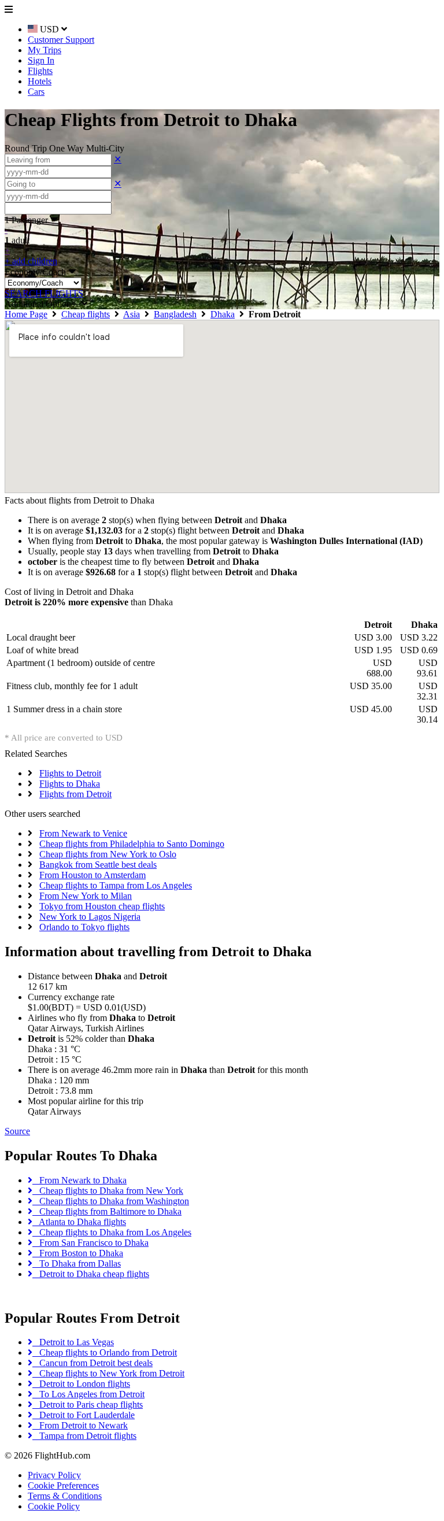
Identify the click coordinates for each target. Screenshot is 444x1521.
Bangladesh (175, 314)
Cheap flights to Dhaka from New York (107, 1191)
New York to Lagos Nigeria (89, 917)
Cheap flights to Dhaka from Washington (110, 1201)
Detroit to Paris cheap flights (87, 1404)
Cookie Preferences (63, 1485)
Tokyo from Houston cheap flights (102, 906)
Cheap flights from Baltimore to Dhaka (107, 1211)
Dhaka (222, 314)
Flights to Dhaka (69, 784)
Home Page (26, 314)
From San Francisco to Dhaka (90, 1243)
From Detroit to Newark (80, 1425)
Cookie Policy (54, 1506)
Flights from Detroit (75, 794)
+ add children (31, 261)
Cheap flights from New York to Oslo (107, 854)
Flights (40, 71)
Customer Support (61, 40)
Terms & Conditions (65, 1496)
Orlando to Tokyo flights (84, 927)
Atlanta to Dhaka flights (79, 1222)
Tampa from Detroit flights (84, 1436)
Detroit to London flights (81, 1384)
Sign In (41, 60)
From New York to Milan (85, 896)
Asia (131, 314)
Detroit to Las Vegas (73, 1342)
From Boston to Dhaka (77, 1253)
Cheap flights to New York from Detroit (108, 1373)
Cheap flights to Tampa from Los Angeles (115, 885)
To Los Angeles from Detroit (88, 1394)
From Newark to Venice (83, 833)
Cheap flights (85, 314)
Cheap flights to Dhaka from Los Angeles (111, 1232)
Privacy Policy (54, 1475)
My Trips (44, 50)
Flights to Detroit (70, 773)
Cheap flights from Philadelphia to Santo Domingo (131, 844)
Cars (36, 92)
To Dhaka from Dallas (76, 1263)
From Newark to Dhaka (79, 1180)
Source (17, 1131)
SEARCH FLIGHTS (44, 293)
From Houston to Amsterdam (92, 875)
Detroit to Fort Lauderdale (83, 1415)
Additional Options (43, 304)
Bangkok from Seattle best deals (98, 864)
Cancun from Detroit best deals (92, 1363)
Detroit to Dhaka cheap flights (90, 1274)
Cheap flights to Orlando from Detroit (104, 1352)
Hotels (39, 81)
